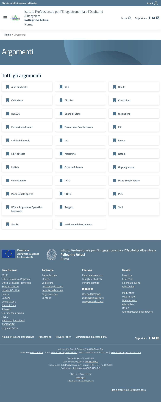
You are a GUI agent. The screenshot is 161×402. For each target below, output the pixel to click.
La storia (46, 298)
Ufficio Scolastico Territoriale (16, 283)
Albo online (128, 304)
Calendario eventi (131, 283)
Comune (6, 298)
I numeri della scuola (52, 286)
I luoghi (46, 279)
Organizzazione (50, 294)
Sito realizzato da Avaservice (80, 380)
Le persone (47, 283)
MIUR (5, 275)
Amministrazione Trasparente (137, 311)
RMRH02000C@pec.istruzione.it (126, 352)
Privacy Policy (63, 337)
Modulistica (128, 293)
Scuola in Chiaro (10, 286)
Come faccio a (9, 301)
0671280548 (36, 352)
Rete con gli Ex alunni (13, 320)
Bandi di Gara (9, 305)
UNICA (125, 308)
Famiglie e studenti (92, 279)
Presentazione (49, 275)
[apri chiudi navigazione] (5, 18)
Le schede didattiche (93, 297)
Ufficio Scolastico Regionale (16, 279)
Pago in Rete (129, 296)
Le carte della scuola (52, 290)
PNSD (5, 317)
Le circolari (127, 279)
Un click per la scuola (13, 313)
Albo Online (128, 286)
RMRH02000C (91, 361)
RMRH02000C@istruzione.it (64, 352)
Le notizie (127, 275)
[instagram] (157, 18)
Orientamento (129, 300)
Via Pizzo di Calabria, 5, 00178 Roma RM (84, 349)
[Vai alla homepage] (15, 18)
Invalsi (5, 294)
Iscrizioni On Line (10, 290)
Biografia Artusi (10, 328)
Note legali (80, 377)
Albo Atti (6, 309)
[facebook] (149, 18)
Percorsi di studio (91, 283)
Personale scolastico (92, 275)
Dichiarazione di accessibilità (91, 337)
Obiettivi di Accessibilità (80, 374)
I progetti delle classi (92, 301)
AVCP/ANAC (8, 324)
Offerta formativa (91, 294)
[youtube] (153, 18)
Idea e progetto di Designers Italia (128, 390)
